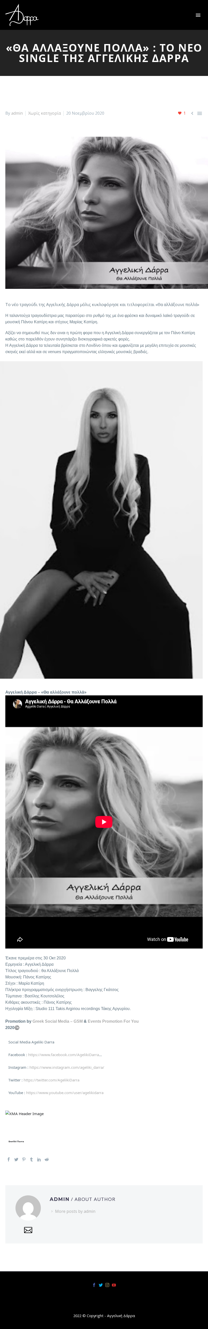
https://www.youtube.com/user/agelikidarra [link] (64, 1092)
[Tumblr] (31, 1159)
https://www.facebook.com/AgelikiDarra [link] (63, 1054)
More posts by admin (75, 1211)
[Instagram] (107, 1285)
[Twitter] (16, 1159)
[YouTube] (114, 1285)
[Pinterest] (24, 1159)
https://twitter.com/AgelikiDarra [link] (51, 1079)
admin (17, 113)
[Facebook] (9, 1159)
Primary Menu (198, 15)
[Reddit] (47, 1159)
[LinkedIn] (39, 1159)
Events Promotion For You (114, 1021)
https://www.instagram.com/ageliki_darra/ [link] (66, 1067)
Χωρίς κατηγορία (44, 113)
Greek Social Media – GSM (57, 1021)
